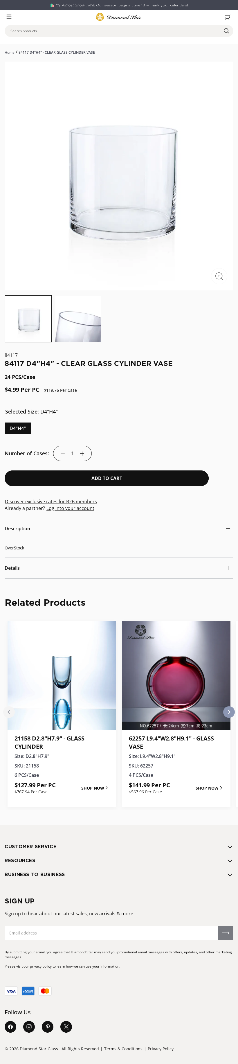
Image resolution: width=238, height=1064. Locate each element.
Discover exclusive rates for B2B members (51, 501)
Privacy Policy (161, 1049)
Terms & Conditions (123, 1049)
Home (10, 52)
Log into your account (70, 508)
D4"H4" (18, 428)
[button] (9, 16)
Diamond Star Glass (39, 1049)
